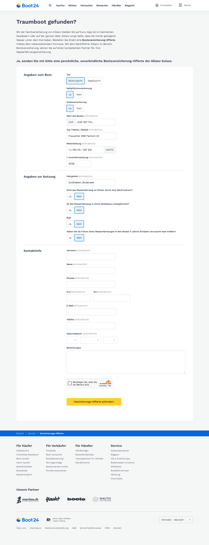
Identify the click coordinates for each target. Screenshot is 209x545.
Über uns (21, 528)
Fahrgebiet (79, 176)
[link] (27, 499)
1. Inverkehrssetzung (85, 157)
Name (77, 264)
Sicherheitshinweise (90, 528)
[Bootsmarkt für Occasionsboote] (27, 5)
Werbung (115, 474)
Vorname (78, 250)
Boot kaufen (22, 458)
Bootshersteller (24, 466)
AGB (74, 528)
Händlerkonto (82, 462)
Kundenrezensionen (56, 470)
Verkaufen (86, 5)
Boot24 (20, 433)
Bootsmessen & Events (122, 462)
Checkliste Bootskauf (27, 454)
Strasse (78, 278)
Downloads (116, 478)
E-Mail (77, 305)
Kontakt (117, 528)
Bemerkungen (74, 347)
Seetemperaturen (120, 450)
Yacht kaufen (23, 462)
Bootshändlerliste (84, 454)
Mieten (72, 5)
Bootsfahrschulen (120, 470)
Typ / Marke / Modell (84, 129)
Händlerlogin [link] (82, 450)
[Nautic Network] (102, 499)
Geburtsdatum (82, 333)
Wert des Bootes (82, 116)
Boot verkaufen (54, 454)
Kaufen (60, 5)
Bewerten (102, 5)
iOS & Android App (120, 458)
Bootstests (21, 470)
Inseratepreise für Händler (89, 458)
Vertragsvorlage (54, 462)
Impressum (35, 528)
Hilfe (107, 528)
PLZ (76, 292)
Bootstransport (24, 474)
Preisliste (51, 450)
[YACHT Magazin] (53, 499)
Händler (116, 5)
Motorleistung (81, 143)
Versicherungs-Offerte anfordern (94, 401)
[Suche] (50, 5)
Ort (102, 292)
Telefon (78, 319)
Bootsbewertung (54, 458)
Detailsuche (22, 450)
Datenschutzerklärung (56, 528)
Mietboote (116, 466)
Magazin (130, 5)
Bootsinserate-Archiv (57, 466)
